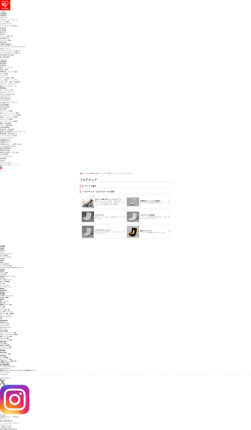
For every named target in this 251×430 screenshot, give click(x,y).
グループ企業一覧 (6, 36)
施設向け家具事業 (13, 131)
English (2, 160)
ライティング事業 (6, 111)
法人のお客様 (4, 104)
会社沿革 (3, 32)
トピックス (4, 59)
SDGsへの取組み (6, 44)
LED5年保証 (4, 154)
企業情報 (3, 13)
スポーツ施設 (3, 343)
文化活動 (2, 269)
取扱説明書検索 (5, 148)
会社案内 (2, 258)
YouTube (3, 415)
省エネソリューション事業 (9, 113)
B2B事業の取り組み (7, 55)
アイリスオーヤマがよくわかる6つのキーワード (11, 267)
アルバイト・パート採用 (6, 359)
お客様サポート (5, 140)
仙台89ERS (2, 278)
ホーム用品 (4, 74)
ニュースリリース (6, 156)
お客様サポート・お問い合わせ (11, 144)
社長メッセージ (5, 49)
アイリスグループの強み (8, 135)
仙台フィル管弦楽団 (5, 281)
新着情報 (2, 288)
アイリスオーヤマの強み (8, 26)
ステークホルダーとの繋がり (10, 53)
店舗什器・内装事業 (7, 129)
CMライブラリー (6, 96)
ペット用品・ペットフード (9, 80)
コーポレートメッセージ (8, 20)
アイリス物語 (4, 22)
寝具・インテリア (6, 67)
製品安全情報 (4, 150)
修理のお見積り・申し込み (9, 152)
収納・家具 (4, 69)
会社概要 (3, 30)
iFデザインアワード (7, 92)
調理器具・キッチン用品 (8, 71)
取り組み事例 (4, 57)
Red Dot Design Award (7, 94)
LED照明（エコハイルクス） (7, 295)
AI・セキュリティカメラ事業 (10, 115)
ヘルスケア (4, 76)
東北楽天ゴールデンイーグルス (7, 276)
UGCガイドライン (5, 368)
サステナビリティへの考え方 (10, 51)
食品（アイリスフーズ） (6, 316)
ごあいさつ (4, 17)
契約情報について (4, 292)
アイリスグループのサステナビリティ (13, 47)
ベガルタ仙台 (3, 274)
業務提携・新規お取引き (8, 133)
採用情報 (3, 158)
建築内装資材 (3, 341)
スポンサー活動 (5, 40)
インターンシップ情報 (5, 354)
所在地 (2, 34)
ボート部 (2, 283)
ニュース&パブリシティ (6, 286)
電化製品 (3, 65)
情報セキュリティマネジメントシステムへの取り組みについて (18, 370)
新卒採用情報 (3, 352)
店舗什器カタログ (4, 322)
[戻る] (1, 11)
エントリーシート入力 (5, 348)
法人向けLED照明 (4, 297)
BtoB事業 (3, 109)
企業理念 (3, 28)
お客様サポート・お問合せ (9, 417)
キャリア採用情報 (4, 357)
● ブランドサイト (5, 378)
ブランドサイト (5, 98)
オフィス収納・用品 (7, 78)
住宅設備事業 (4, 127)
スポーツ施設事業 (6, 125)
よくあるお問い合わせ (8, 146)
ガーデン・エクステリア (8, 84)
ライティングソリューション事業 (8, 332)
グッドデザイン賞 (6, 90)
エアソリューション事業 (8, 121)
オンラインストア (6, 162)
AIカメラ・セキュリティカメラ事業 (8, 334)
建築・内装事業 (5, 123)
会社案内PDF (4, 38)
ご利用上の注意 (4, 363)
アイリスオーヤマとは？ (6, 257)
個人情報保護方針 (5, 365)
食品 (8, 86)
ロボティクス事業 (6, 119)
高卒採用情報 (3, 355)
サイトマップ (4, 419)
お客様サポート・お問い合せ (8, 361)
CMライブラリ (3, 329)
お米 (1, 318)
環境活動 (3, 42)
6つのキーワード (6, 24)
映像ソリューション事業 (8, 117)
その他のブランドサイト (8, 102)
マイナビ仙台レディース (6, 279)
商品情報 (3, 61)
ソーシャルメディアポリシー (8, 366)
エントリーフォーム (7, 138)
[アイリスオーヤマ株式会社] (125, 5)
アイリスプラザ (4, 374)
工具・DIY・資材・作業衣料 (10, 82)
